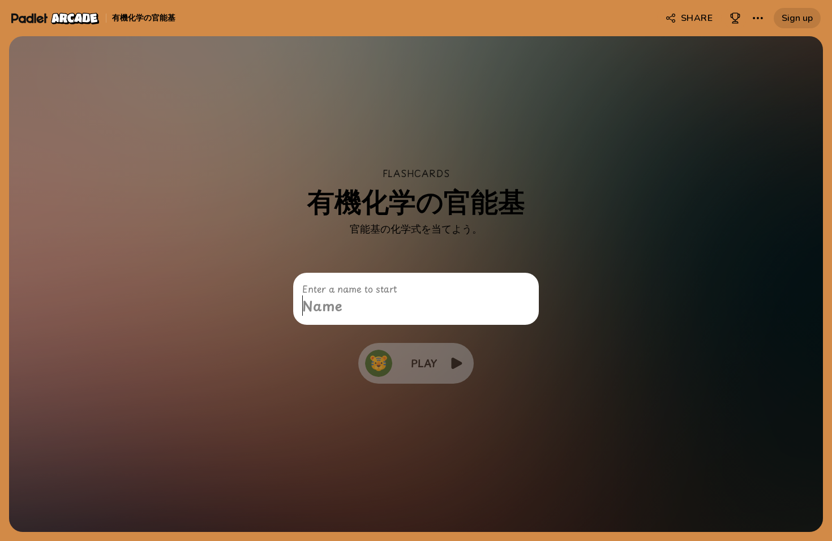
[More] (758, 18)
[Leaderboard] (735, 18)
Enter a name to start (349, 288)
